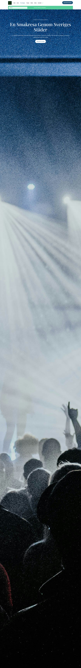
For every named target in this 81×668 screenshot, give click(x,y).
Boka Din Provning (67, 2)
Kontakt (39, 2)
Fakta (32, 2)
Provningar (22, 2)
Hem (14, 2)
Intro (18, 2)
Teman (27, 2)
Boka (35, 2)
